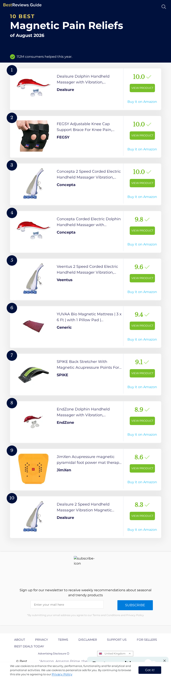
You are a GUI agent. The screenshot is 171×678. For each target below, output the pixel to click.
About (19, 640)
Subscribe (135, 605)
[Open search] (164, 7)
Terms (63, 640)
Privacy (41, 640)
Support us (117, 640)
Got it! (150, 670)
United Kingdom (115, 653)
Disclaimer (87, 640)
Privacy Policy (62, 674)
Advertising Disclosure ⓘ (53, 653)
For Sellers (147, 640)
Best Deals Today (29, 646)
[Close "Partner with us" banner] (164, 660)
